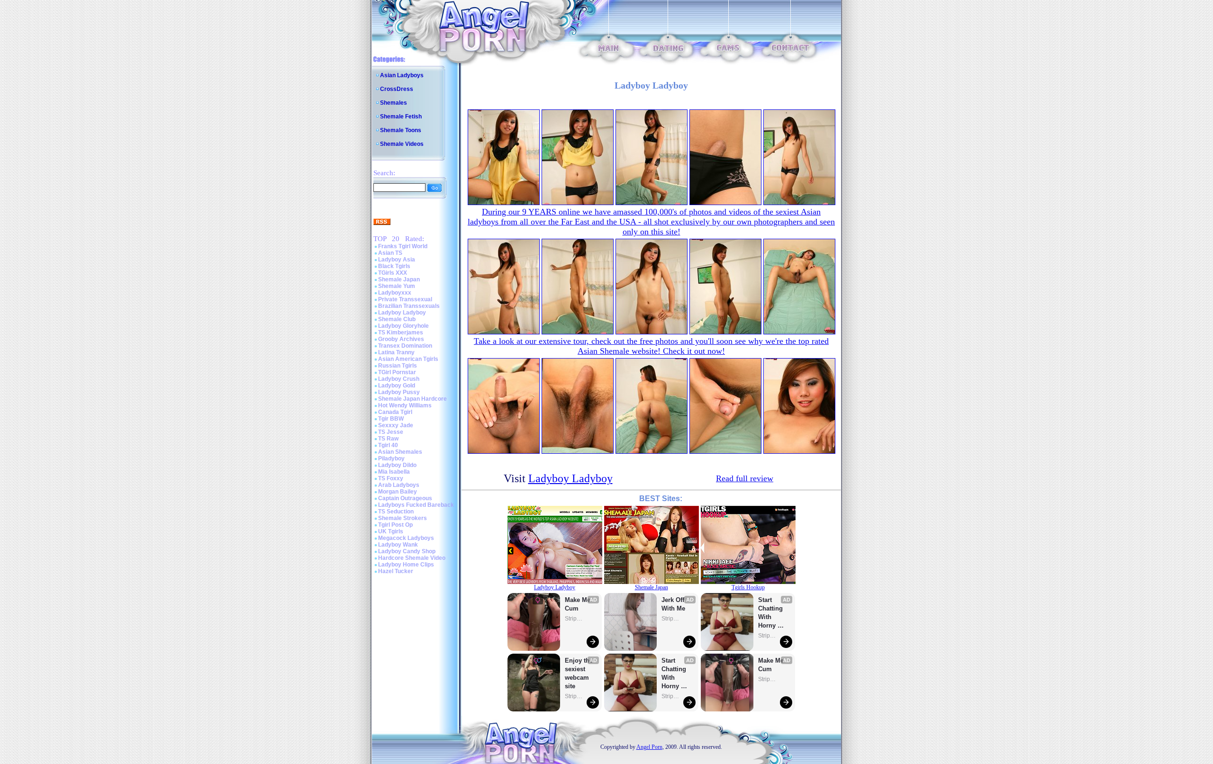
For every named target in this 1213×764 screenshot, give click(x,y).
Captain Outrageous (405, 498)
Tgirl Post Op (395, 524)
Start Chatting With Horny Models (674, 674)
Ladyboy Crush (398, 379)
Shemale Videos (402, 144)
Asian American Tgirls (408, 359)
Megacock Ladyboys (406, 538)
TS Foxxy (390, 478)
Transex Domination (405, 345)
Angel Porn (649, 747)
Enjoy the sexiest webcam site (579, 673)
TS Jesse (390, 432)
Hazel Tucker (395, 571)
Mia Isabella (394, 471)
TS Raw (388, 438)
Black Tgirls (394, 266)
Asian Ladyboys (402, 75)
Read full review (744, 478)
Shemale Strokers (402, 518)
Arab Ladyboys (398, 485)
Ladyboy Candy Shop (406, 551)
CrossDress (396, 89)
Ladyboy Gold (396, 385)
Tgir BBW (391, 418)
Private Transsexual (405, 299)
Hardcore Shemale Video (411, 558)
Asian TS (390, 253)
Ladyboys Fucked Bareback (416, 505)
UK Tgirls (390, 531)
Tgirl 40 (388, 445)
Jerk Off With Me (673, 604)
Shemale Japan (399, 279)
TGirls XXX (392, 273)
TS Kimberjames (400, 332)
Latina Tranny (396, 352)
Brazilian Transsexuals (409, 306)
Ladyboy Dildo (397, 465)
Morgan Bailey (397, 491)
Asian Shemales (400, 452)
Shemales (393, 102)
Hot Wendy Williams (405, 405)
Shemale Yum (396, 286)
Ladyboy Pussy (399, 392)
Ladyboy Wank (398, 544)
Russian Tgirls (397, 365)
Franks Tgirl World (402, 246)
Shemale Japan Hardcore (412, 398)
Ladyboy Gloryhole (403, 326)
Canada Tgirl (395, 412)
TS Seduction (396, 511)
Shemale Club (397, 319)
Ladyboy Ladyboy (402, 312)
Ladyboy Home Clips (406, 564)
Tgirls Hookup (748, 587)
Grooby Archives (401, 339)
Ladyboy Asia (396, 259)
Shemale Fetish (401, 116)
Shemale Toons (400, 130)
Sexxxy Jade (395, 425)
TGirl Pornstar (397, 372)
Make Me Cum (578, 604)
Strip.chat (574, 618)
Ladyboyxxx (394, 292)
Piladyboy (391, 458)
